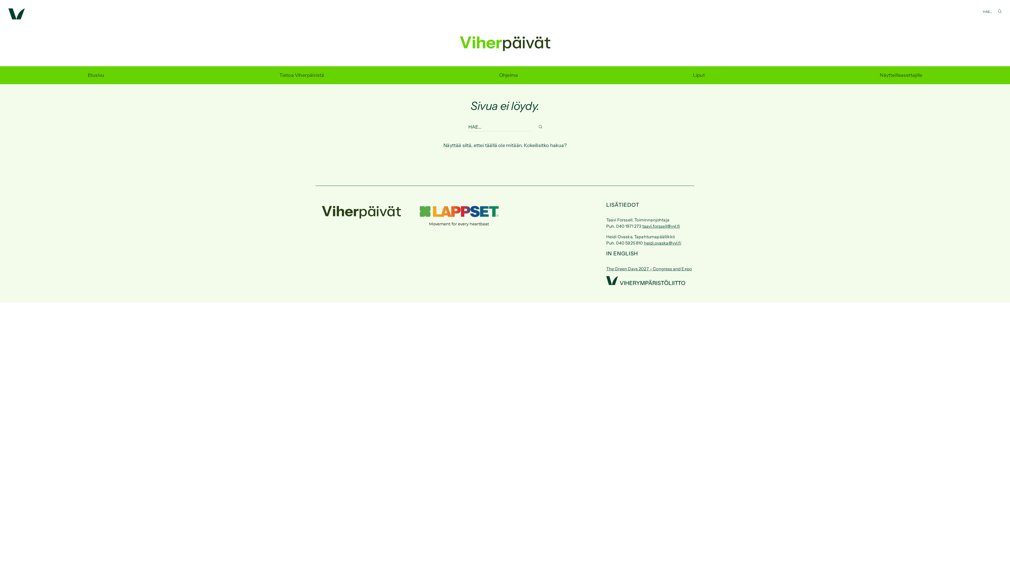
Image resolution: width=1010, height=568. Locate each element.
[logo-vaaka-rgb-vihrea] (361, 217)
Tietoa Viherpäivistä (301, 75)
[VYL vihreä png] (645, 283)
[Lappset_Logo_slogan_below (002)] (459, 224)
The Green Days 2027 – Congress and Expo (649, 268)
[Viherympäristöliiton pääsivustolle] (16, 18)
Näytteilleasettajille (901, 75)
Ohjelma (508, 75)
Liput (699, 75)
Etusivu (96, 75)
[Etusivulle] (505, 46)
